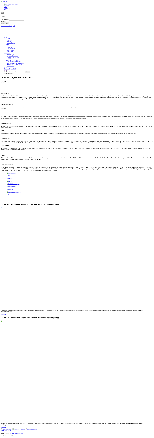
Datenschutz (7, 9)
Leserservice (7, 53)
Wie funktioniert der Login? (8, 26)
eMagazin (9, 47)
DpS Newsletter (11, 48)
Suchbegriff (7, 72)
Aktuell (9, 38)
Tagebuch (9, 40)
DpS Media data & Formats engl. (15, 63)
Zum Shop (3, 314)
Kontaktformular (11, 54)
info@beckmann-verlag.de (16, 433)
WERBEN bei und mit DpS (11, 60)
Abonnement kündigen (13, 57)
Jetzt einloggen (4, 23)
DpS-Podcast (10, 50)
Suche (5, 70)
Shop (5, 67)
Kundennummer (5, 19)
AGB (5, 7)
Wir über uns (7, 8)
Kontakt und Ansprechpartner (14, 64)
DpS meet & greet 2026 (10, 69)
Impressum (6, 5)
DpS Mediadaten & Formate (14, 61)
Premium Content (11, 45)
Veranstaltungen (11, 43)
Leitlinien (9, 58)
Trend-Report (10, 66)
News (5, 37)
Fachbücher (10, 51)
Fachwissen (7, 44)
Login (2, 12)
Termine (9, 41)
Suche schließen (8, 73)
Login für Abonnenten (12, 56)
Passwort (3, 21)
